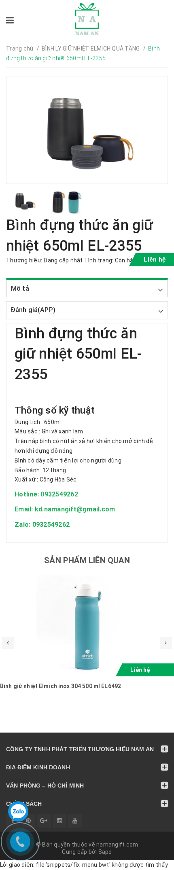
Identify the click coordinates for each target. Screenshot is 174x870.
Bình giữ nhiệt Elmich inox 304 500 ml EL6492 (60, 686)
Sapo (105, 852)
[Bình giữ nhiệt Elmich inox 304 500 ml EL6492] (87, 625)
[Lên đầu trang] (150, 860)
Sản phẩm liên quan (87, 560)
